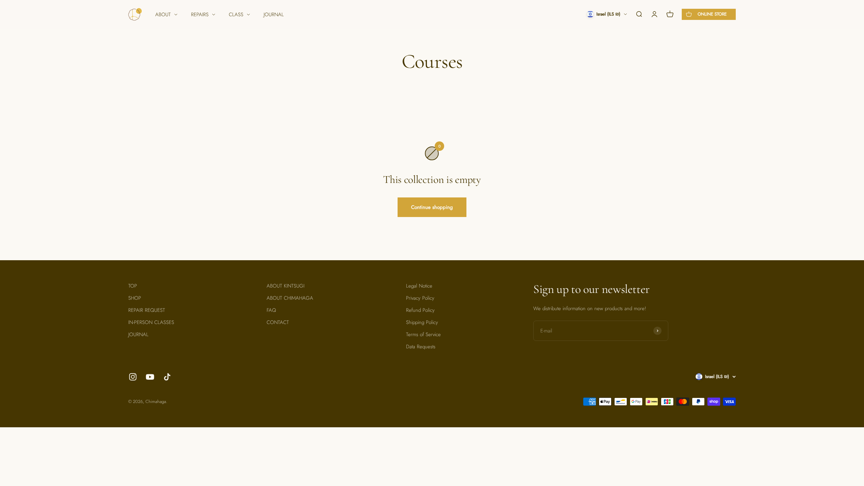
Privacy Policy (420, 298)
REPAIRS (200, 14)
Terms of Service (423, 334)
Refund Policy (420, 310)
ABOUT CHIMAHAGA (290, 298)
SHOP (134, 298)
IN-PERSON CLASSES (151, 322)
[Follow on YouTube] (150, 376)
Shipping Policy (422, 322)
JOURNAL (274, 14)
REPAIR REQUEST (146, 310)
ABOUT (163, 14)
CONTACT (278, 322)
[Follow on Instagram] (132, 376)
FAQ (271, 310)
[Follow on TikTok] (167, 376)
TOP (132, 286)
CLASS (236, 14)
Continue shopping (432, 207)
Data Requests (420, 346)
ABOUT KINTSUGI (285, 286)
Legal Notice (419, 286)
